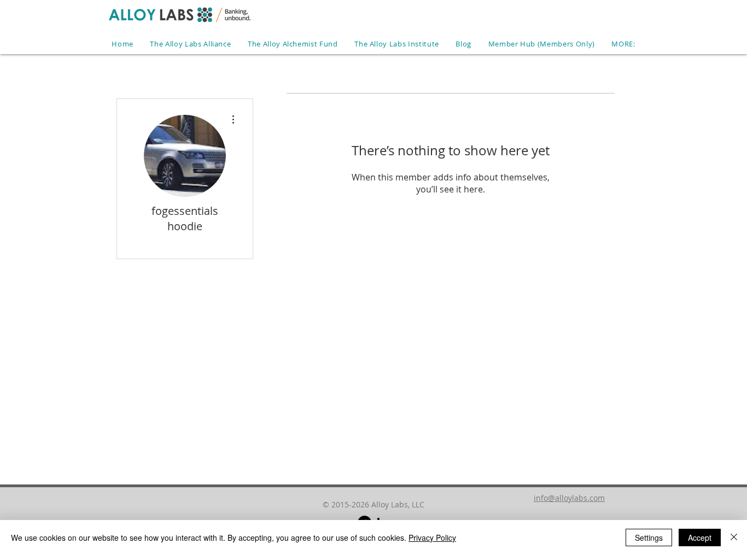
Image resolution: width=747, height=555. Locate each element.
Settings (649, 537)
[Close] (733, 537)
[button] (623, 43)
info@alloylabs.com (569, 498)
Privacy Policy (432, 537)
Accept (699, 537)
